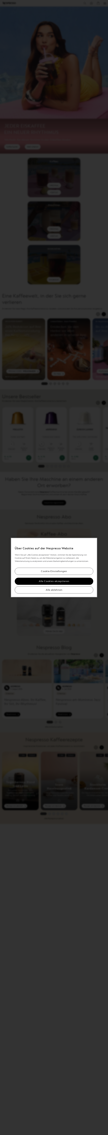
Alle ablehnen (54, 589)
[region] (54, 567)
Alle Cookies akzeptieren (54, 581)
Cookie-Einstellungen (54, 571)
